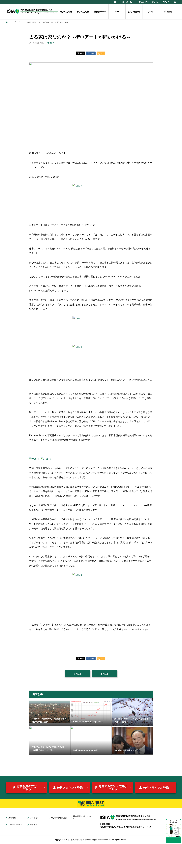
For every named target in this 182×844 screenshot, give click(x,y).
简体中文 (155, 2)
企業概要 (12, 817)
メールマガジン (15, 824)
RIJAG (166, 2)
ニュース (117, 11)
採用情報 (168, 11)
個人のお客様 (83, 11)
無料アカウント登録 (70, 787)
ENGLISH (144, 2)
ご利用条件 (35, 817)
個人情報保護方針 (59, 817)
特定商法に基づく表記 (82, 817)
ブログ (151, 11)
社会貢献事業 (100, 11)
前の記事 (77, 674)
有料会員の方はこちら (27, 788)
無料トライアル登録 (156, 787)
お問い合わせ (134, 11)
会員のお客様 (66, 11)
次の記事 (104, 674)
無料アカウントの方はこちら (113, 788)
